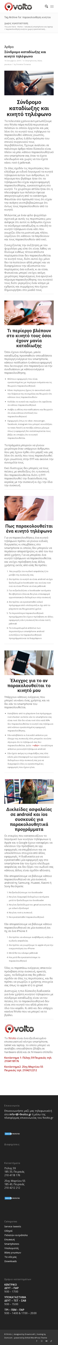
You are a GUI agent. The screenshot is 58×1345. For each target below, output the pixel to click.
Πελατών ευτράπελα (16, 1235)
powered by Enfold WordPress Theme (30, 1337)
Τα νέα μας (10, 1256)
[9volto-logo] (24, 6)
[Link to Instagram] (41, 1341)
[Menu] (52, 6)
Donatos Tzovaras (23, 64)
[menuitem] (45, 6)
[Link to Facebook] (36, 1341)
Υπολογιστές (11, 1248)
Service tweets (12, 1226)
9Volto (12, 1038)
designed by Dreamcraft (24, 1334)
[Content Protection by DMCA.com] (12, 1134)
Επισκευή (9, 1239)
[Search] (45, 6)
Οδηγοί (8, 1230)
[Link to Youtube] (46, 1341)
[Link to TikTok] (51, 1341)
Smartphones (31, 61)
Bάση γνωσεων (12, 1252)
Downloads (10, 1261)
